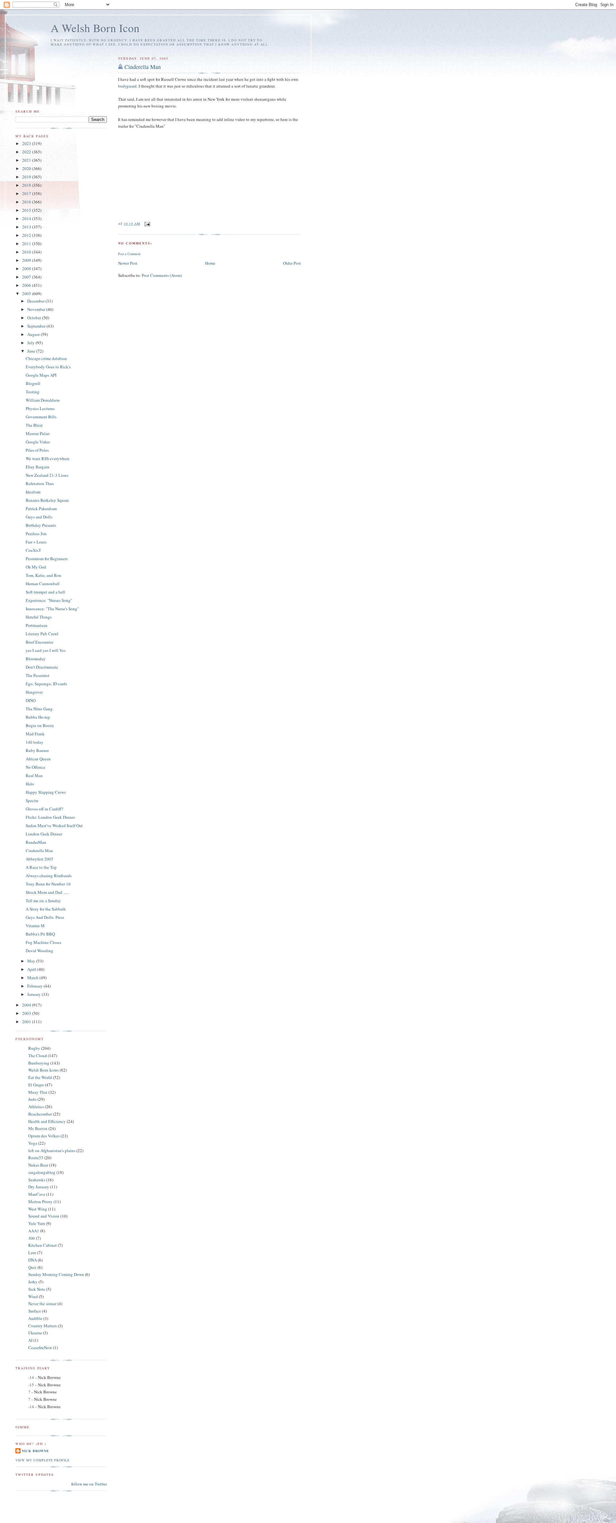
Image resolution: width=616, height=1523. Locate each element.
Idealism (33, 492)
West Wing (37, 1209)
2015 (27, 210)
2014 (27, 218)
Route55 (35, 1157)
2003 (27, 1013)
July (31, 343)
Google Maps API (41, 375)
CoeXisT (33, 550)
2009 (27, 260)
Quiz (32, 1267)
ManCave (36, 1194)
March (33, 977)
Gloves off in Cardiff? (44, 809)
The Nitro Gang (39, 709)
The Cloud (37, 1055)
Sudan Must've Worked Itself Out (54, 825)
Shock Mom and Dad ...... (47, 892)
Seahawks (36, 1180)
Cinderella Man (142, 67)
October (34, 318)
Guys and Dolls (39, 517)
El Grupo (36, 1085)
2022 (27, 152)
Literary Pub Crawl (42, 634)
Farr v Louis (36, 542)
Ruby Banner (37, 750)
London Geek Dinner (44, 834)
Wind (33, 1296)
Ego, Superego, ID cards (46, 684)
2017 (27, 193)
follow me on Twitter (89, 1484)
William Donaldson (43, 400)
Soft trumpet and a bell (45, 592)
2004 (27, 1005)
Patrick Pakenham (41, 508)
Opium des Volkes (44, 1136)
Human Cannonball (43, 583)
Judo (32, 1099)
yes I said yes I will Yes (45, 650)
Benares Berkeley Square (47, 500)
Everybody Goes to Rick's (48, 367)
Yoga (32, 1143)
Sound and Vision (43, 1216)
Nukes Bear (38, 1165)
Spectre (32, 800)
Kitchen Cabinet (42, 1245)
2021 (27, 160)
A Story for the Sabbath (46, 909)
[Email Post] (147, 223)
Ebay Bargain (37, 467)
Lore (32, 1252)
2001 (27, 1021)
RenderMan (36, 842)
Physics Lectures (40, 408)
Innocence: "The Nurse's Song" (52, 609)
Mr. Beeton (37, 1128)
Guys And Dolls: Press (45, 917)
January (34, 994)
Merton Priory (40, 1201)
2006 (27, 285)
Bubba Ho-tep (38, 717)
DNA (32, 1260)
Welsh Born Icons (43, 1070)
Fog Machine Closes (43, 942)
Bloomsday (36, 659)
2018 (27, 185)
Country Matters (42, 1326)
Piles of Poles (37, 450)
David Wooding (39, 951)
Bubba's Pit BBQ (40, 934)
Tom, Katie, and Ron (43, 575)
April (32, 969)
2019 (27, 177)
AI (30, 1340)
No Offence (35, 767)
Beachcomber (40, 1114)
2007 (27, 277)
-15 (31, 1385)
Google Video (38, 442)
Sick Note (36, 1289)
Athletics (36, 1106)
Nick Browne (35, 1451)
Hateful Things (39, 617)
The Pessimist (37, 675)
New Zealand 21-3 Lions (47, 475)
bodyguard (127, 86)
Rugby (34, 1048)
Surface (34, 1311)
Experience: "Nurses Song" (49, 600)
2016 (27, 202)
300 (31, 1238)
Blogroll (33, 383)
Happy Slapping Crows (46, 792)
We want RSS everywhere (48, 458)
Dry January (38, 1187)
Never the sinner (42, 1303)
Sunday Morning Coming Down (56, 1274)
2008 (27, 268)
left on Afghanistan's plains (51, 1150)
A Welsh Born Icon (95, 27)
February (35, 986)
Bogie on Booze (40, 725)
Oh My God (36, 567)
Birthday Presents (41, 525)
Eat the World (40, 1077)
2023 (27, 143)
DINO (31, 700)
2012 (27, 235)
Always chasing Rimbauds (49, 875)
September (37, 326)
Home (210, 263)
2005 (27, 293)
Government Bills (41, 417)
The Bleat (34, 425)
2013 (27, 227)
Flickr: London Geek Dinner (50, 817)
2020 (27, 168)
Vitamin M (35, 925)
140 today (34, 742)
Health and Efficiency (47, 1121)
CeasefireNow (40, 1347)
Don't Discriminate (42, 667)
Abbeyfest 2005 (39, 859)
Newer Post (127, 263)
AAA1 (33, 1231)
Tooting (32, 392)
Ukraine (35, 1333)
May (31, 961)
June (31, 351)
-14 (31, 1377)
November (36, 309)
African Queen (38, 759)
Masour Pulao (38, 433)
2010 (27, 252)
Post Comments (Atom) (162, 275)
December (36, 301)
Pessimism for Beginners (47, 558)
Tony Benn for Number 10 (48, 884)
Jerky (33, 1282)
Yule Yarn (36, 1223)
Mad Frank (35, 734)
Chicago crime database (46, 358)
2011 (27, 243)
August (34, 334)
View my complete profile (42, 1460)
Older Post (292, 263)
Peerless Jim (36, 533)
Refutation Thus (40, 483)
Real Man (34, 775)
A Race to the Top (41, 867)
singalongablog (42, 1172)
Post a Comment (129, 254)
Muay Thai (37, 1092)
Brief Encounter (39, 642)
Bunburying (38, 1063)
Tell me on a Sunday (43, 900)
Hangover (34, 692)
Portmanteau (36, 625)
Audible (35, 1318)
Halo (30, 784)
